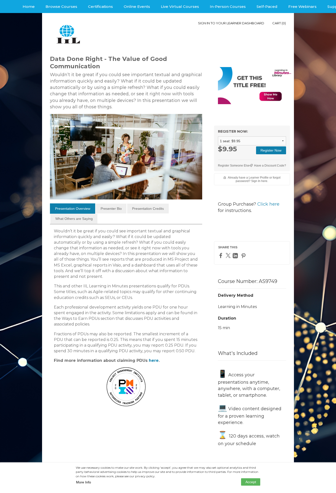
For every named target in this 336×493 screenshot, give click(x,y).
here (154, 360)
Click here (268, 204)
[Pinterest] (244, 255)
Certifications (100, 6)
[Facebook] (221, 255)
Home (29, 6)
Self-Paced (267, 6)
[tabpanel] (126, 324)
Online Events (137, 6)
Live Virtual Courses (180, 6)
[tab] (72, 208)
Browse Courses (61, 6)
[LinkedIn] (236, 255)
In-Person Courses (228, 6)
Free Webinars (302, 6)
